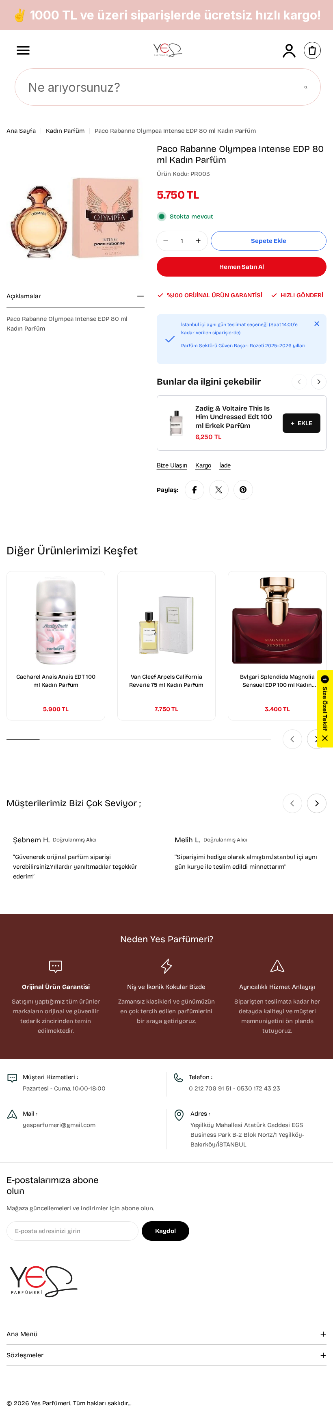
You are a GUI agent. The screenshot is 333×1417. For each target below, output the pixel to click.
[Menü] (23, 50)
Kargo (203, 465)
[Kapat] (316, 323)
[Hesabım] (289, 50)
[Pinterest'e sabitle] (243, 490)
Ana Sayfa (21, 130)
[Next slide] (317, 803)
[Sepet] (312, 50)
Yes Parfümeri (50, 1403)
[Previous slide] (292, 739)
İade (225, 465)
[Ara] (305, 87)
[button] (325, 708)
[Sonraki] (319, 381)
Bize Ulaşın (172, 465)
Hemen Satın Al (241, 266)
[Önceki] (299, 381)
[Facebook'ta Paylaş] (194, 490)
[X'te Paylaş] (219, 490)
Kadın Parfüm (65, 130)
